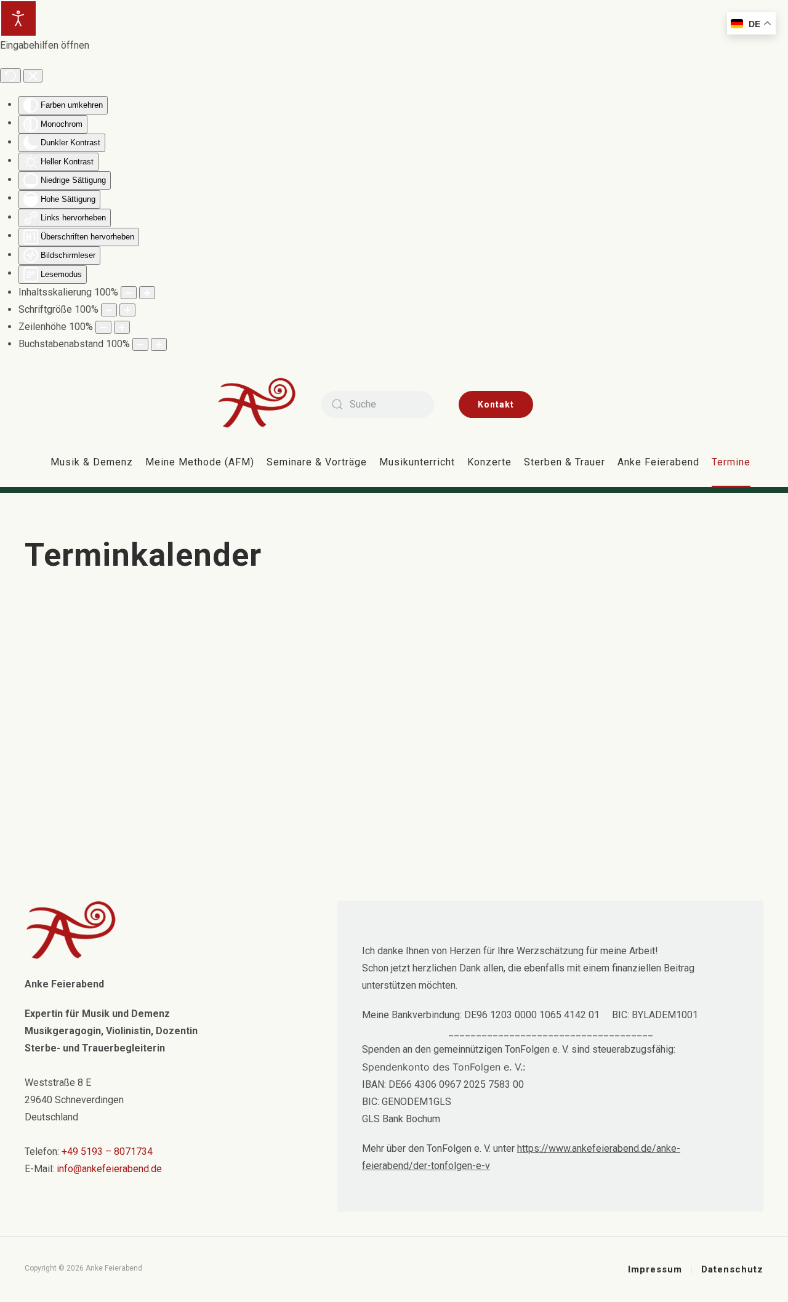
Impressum (655, 1269)
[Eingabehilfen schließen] (32, 75)
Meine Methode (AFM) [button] (199, 462)
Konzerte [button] (489, 462)
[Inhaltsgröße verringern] (129, 292)
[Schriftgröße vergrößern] (127, 309)
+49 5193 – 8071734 (107, 1151)
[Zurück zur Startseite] (266, 404)
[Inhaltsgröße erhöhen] (147, 292)
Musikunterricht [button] (417, 462)
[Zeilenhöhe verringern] (103, 327)
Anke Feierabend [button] (658, 462)
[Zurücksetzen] (10, 75)
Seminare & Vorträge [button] (317, 462)
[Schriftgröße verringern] (109, 309)
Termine (731, 462)
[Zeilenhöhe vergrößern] (122, 327)
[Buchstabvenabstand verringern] (140, 344)
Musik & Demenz (91, 462)
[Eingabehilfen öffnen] (18, 18)
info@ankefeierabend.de (109, 1169)
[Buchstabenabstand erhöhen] (159, 344)
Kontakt (496, 404)
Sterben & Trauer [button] (564, 462)
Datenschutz (732, 1269)
